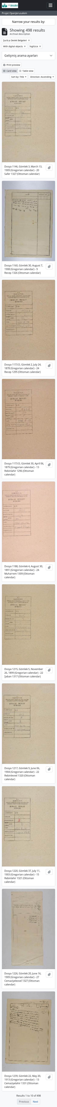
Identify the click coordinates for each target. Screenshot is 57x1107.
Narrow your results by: (28, 22)
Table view (27, 70)
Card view (11, 70)
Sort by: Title (18, 76)
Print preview (13, 64)
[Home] (11, 5)
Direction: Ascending (41, 76)
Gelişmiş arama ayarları (21, 55)
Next (35, 1101)
